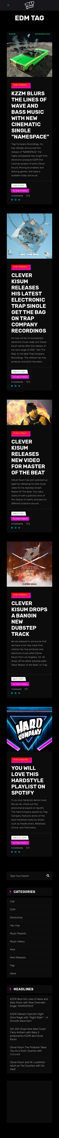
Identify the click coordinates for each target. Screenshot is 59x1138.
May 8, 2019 (18, 513)
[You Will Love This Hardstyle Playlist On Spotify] (29, 729)
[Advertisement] (29, 1102)
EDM (12, 909)
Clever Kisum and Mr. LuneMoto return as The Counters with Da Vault (27, 1066)
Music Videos (20, 433)
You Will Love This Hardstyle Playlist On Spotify (28, 780)
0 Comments (17, 196)
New (12, 949)
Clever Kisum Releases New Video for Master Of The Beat (28, 457)
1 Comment (16, 689)
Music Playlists (20, 759)
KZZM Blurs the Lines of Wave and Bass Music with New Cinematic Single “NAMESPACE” (30, 115)
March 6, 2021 (19, 372)
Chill (12, 901)
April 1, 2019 (18, 679)
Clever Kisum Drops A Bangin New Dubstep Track (29, 618)
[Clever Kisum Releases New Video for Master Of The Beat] (29, 412)
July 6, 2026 (18, 185)
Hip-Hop (15, 925)
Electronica (16, 917)
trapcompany (22, 190)
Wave (13, 973)
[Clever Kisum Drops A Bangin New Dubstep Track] (29, 564)
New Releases (20, 85)
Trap (12, 965)
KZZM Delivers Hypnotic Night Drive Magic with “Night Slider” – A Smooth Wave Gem (29, 1017)
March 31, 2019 (19, 838)
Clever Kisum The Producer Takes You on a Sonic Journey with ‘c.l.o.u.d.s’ (28, 1051)
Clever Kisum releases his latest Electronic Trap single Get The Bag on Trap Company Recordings (28, 303)
